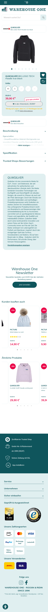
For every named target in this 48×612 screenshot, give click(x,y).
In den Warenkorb (24, 104)
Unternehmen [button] (11, 488)
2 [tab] (15, 69)
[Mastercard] (19, 533)
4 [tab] (22, 69)
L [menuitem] (28, 89)
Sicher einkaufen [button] (12, 495)
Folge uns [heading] (24, 577)
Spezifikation (10, 152)
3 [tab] (19, 69)
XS (8, 89)
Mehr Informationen (26, 111)
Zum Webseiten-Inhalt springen (12, 1)
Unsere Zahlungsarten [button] (15, 526)
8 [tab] (36, 69)
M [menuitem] (21, 89)
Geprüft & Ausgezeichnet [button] (16, 503)
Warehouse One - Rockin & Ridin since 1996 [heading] (24, 589)
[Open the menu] (5, 2)
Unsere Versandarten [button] (14, 558)
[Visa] (30, 533)
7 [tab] (33, 69)
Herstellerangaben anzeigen (19, 245)
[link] (24, 327)
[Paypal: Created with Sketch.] (8, 542)
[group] (23, 439)
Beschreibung (10, 130)
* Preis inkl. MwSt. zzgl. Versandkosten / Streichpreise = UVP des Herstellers (23, 595)
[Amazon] (8, 533)
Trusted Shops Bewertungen (18, 160)
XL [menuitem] (35, 89)
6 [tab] (29, 69)
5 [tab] (26, 69)
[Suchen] (43, 17)
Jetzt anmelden (24, 285)
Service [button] (8, 481)
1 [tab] (12, 69)
